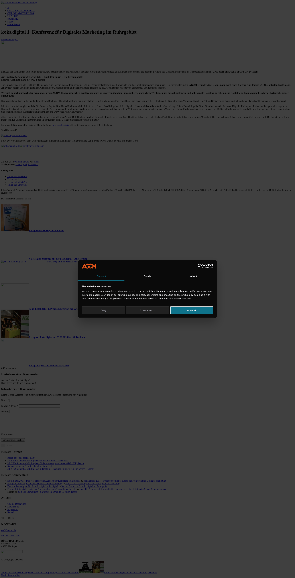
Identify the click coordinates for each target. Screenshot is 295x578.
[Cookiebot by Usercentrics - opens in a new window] (199, 266)
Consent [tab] (101, 276)
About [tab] (193, 276)
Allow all (191, 310)
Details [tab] (147, 276)
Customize (145, 310)
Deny (103, 310)
